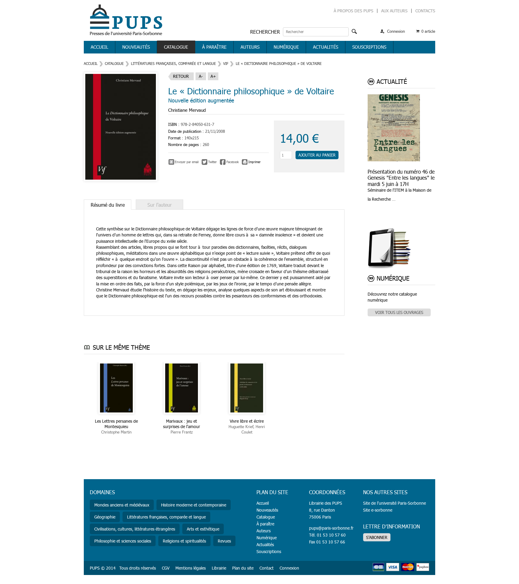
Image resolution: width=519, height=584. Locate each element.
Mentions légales (190, 567)
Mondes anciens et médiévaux (121, 504)
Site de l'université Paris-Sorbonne (394, 503)
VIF (225, 63)
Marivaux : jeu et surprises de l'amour (181, 423)
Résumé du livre (108, 205)
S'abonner (376, 537)
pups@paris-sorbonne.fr (331, 528)
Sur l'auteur (159, 205)
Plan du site (242, 567)
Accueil (99, 47)
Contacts (425, 10)
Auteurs (250, 47)
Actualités (325, 47)
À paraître (214, 47)
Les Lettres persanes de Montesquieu (116, 423)
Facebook (232, 162)
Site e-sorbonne (377, 510)
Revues (224, 540)
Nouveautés (136, 47)
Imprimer (254, 162)
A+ (213, 76)
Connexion (396, 31)
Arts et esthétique (203, 528)
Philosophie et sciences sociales (122, 540)
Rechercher (265, 32)
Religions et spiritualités (184, 540)
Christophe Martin (116, 432)
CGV (165, 567)
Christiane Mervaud (187, 110)
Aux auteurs (394, 10)
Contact (267, 567)
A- (201, 76)
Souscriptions (369, 47)
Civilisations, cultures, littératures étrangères (134, 528)
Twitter (212, 162)
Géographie (104, 516)
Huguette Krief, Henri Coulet (247, 429)
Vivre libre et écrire (247, 421)
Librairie (219, 567)
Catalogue (176, 47)
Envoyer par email (187, 162)
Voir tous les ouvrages (399, 312)
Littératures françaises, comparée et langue (173, 63)
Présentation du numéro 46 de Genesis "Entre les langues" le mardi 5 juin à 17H (401, 178)
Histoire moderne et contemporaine (193, 504)
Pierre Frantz (182, 432)
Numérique (286, 47)
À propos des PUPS (353, 10)
